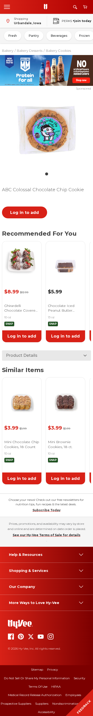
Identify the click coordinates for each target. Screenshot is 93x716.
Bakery (7, 51)
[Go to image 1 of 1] (46, 174)
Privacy (52, 669)
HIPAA (56, 686)
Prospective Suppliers (16, 703)
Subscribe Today (46, 510)
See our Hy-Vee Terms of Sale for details (46, 535)
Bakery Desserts (29, 51)
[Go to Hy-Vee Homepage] (47, 7)
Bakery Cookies (58, 51)
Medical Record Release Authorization (35, 695)
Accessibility (46, 712)
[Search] (75, 7)
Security (79, 678)
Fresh (12, 36)
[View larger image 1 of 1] (47, 130)
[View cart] (85, 7)
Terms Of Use (38, 686)
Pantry (34, 36)
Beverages (59, 36)
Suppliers (41, 703)
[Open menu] (7, 7)
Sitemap (37, 669)
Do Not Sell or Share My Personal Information (37, 678)
